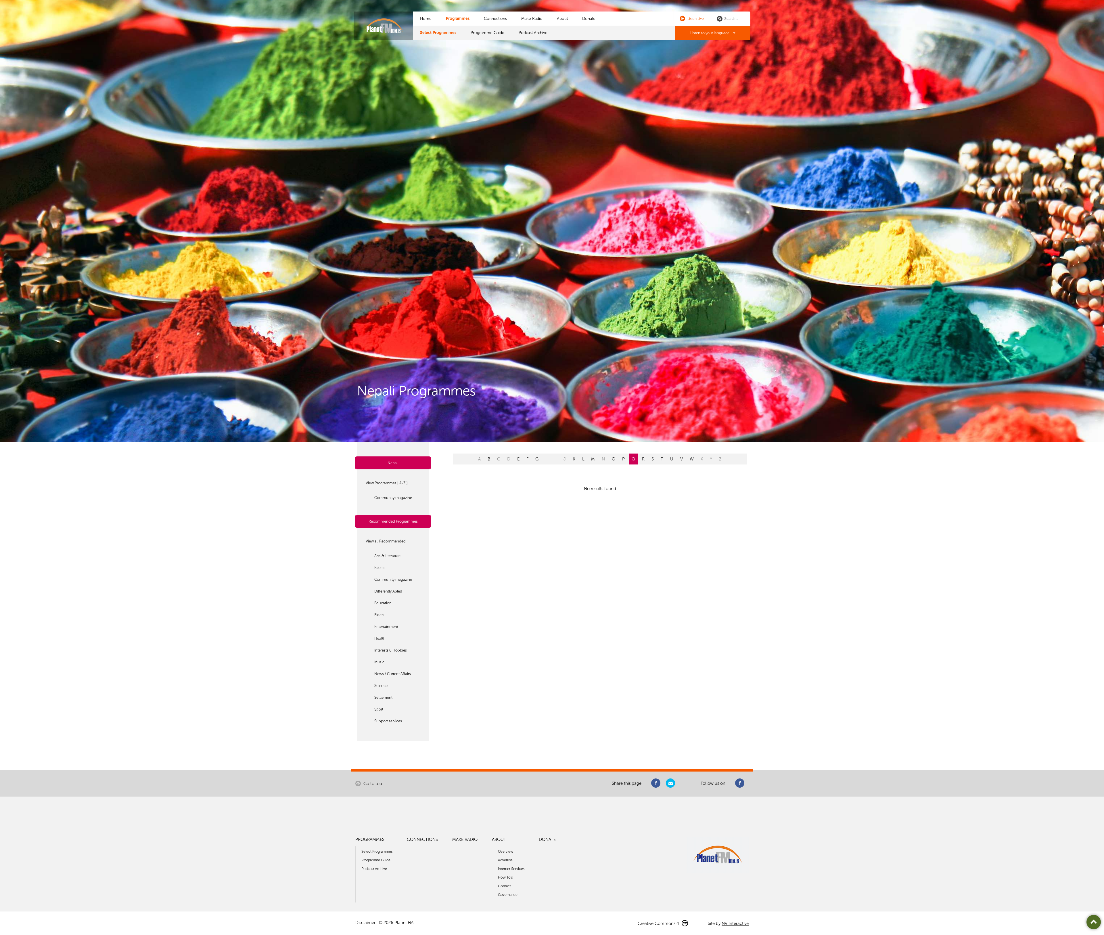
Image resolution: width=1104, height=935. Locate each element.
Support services (388, 721)
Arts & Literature (387, 556)
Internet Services (511, 869)
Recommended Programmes (393, 521)
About (562, 18)
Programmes (457, 18)
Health (380, 638)
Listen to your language (710, 33)
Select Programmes (438, 32)
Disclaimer (365, 922)
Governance (508, 894)
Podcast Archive (533, 32)
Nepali (393, 463)
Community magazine (393, 498)
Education (383, 603)
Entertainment (386, 626)
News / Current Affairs (392, 674)
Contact (504, 886)
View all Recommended (386, 541)
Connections (495, 18)
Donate (588, 18)
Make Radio (532, 18)
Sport (378, 709)
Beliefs (379, 567)
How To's (505, 877)
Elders (379, 615)
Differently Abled (388, 591)
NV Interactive (735, 923)
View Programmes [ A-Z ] (387, 483)
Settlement (383, 697)
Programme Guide (487, 32)
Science (381, 685)
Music (379, 662)
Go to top (372, 783)
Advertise (505, 860)
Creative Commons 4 (659, 923)
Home (426, 18)
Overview (505, 851)
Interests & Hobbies (390, 650)
